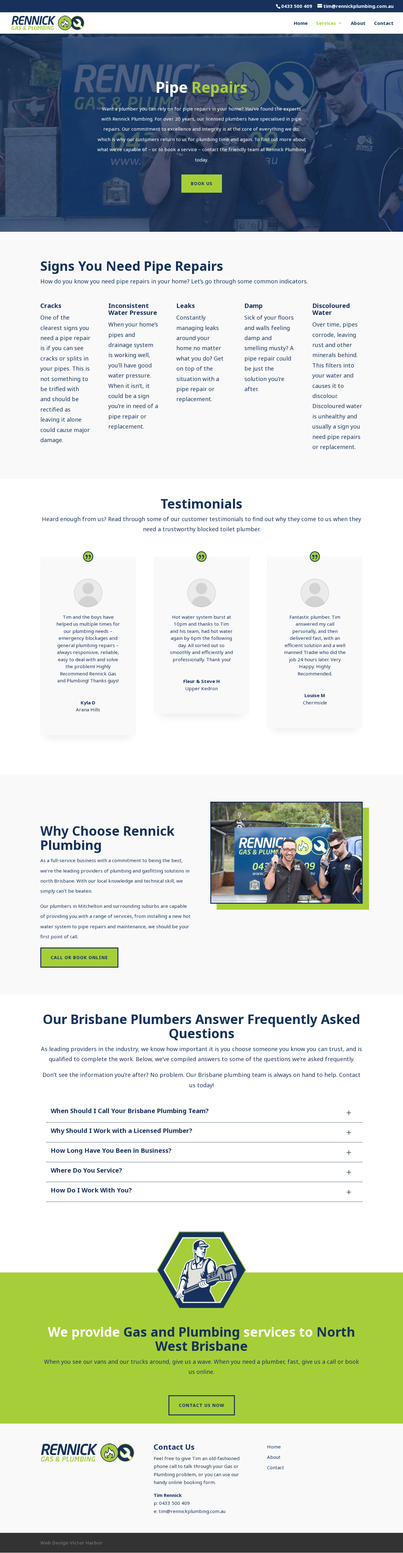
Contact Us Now (201, 1405)
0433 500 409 (296, 6)
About (358, 23)
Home (301, 23)
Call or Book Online (79, 957)
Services (326, 23)
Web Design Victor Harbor (71, 1542)
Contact (384, 23)
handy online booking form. (185, 1482)
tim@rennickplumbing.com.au (192, 1511)
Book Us (202, 183)
